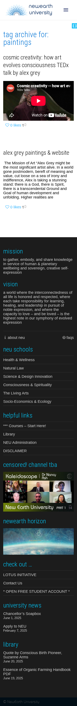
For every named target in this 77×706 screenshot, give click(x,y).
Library (9, 434)
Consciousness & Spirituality (27, 385)
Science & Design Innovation (27, 376)
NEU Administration (20, 442)
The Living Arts (16, 393)
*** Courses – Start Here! (24, 426)
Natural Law (13, 368)
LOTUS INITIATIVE (19, 575)
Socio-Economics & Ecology (27, 401)
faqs (70, 337)
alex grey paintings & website (36, 152)
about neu (16, 337)
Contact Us (12, 583)
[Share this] (24, 125)
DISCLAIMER (15, 451)
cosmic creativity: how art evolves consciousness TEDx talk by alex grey (36, 65)
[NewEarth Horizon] (38, 541)
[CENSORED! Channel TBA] (38, 491)
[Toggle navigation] (66, 9)
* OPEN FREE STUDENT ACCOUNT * (36, 591)
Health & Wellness (19, 360)
